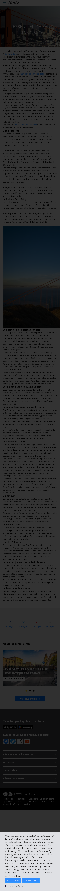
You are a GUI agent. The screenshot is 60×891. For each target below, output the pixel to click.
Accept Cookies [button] (13, 880)
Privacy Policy (15, 876)
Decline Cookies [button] (31, 880)
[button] (15, 886)
